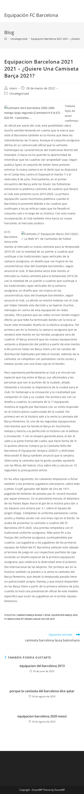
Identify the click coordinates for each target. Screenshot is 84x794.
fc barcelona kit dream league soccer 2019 (29, 618)
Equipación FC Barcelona (31, 15)
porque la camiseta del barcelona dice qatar (42, 691)
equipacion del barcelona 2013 (42, 666)
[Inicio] (5, 39)
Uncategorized (19, 93)
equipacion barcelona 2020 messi (42, 716)
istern (13, 88)
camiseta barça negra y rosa (33, 615)
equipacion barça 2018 (64, 615)
